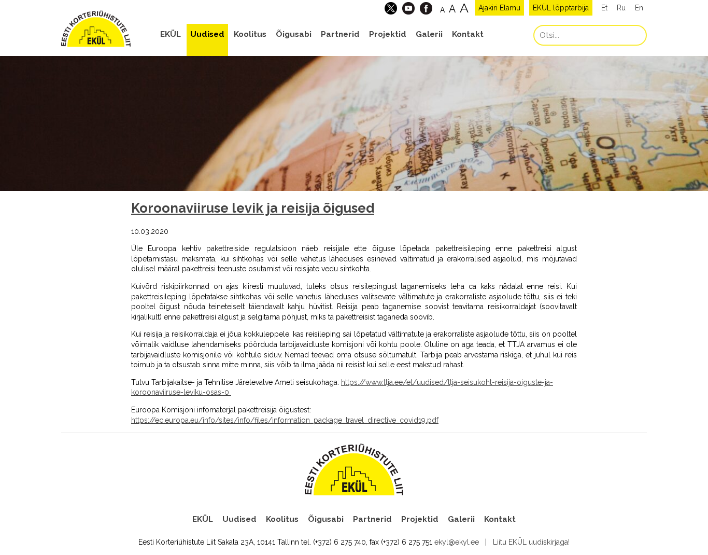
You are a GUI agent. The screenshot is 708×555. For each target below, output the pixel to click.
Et (604, 8)
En (639, 8)
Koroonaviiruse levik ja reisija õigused (252, 208)
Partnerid (340, 34)
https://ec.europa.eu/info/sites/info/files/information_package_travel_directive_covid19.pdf (284, 420)
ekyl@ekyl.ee (456, 542)
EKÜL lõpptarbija (561, 8)
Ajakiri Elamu (499, 8)
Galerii (429, 34)
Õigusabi (293, 34)
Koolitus (250, 34)
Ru (621, 8)
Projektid (387, 34)
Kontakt (468, 34)
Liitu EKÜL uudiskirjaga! (531, 542)
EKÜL (170, 34)
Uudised (207, 34)
